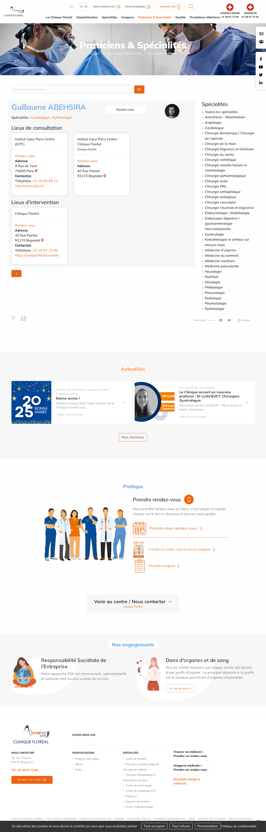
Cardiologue (40, 117)
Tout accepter (154, 826)
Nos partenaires (240, 818)
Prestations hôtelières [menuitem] (205, 17)
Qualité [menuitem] (180, 17)
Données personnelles (169, 818)
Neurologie (213, 271)
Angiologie (213, 122)
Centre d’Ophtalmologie (139, 806)
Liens (191, 818)
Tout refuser (181, 826)
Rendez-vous (125, 109)
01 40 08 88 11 (45, 181)
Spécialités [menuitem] (109, 17)
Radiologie (213, 298)
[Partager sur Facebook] (220, 320)
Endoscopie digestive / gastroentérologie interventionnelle (222, 223)
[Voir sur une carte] (36, 171)
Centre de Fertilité (136, 758)
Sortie (78, 769)
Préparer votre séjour (87, 758)
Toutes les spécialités (221, 112)
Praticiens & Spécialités (124, 53)
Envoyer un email (29, 779)
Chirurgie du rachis (219, 154)
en (85, 6)
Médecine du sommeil (221, 255)
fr (81, 6)
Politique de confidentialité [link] (238, 826)
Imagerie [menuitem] (127, 17)
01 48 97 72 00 (45, 250)
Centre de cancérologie (139, 785)
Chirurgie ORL (216, 186)
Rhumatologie (216, 303)
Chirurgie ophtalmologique (225, 176)
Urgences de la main (137, 801)
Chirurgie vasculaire (220, 202)
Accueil (94, 53)
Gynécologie (214, 234)
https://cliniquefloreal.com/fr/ (37, 255)
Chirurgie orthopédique (223, 192)
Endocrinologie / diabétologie (227, 213)
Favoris (246, 320)
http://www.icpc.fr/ (29, 186)
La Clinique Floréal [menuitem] (59, 17)
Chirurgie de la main (220, 144)
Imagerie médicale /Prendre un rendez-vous (190, 768)
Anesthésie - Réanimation (225, 117)
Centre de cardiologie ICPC (141, 790)
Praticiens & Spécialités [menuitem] (154, 17)
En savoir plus (179, 688)
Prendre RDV (168, 6)
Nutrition (211, 277)
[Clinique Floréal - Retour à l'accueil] (14, 11)
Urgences (131, 796)
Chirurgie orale (216, 181)
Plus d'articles (133, 437)
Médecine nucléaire (220, 261)
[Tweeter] (229, 320)
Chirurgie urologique (220, 197)
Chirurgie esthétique (220, 160)
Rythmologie (62, 117)
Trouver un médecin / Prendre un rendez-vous (190, 754)
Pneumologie (215, 293)
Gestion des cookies (212, 818)
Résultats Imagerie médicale (187, 781)
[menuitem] (87, 758)
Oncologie (212, 282)
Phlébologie (214, 287)
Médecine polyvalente (222, 266)
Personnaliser (207, 826)
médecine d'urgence (220, 250)
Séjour (79, 764)
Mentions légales (139, 818)
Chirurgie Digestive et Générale (229, 149)
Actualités (133, 369)
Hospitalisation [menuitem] (87, 17)
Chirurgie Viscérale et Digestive (229, 208)
